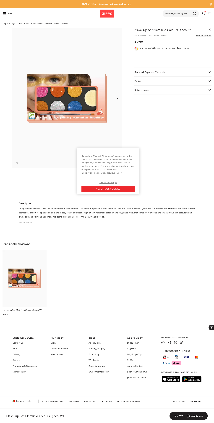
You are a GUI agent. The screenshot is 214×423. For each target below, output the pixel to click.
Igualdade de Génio (136, 377)
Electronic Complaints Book (129, 401)
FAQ (15, 348)
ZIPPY (177, 401)
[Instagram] (169, 342)
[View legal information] (210, 4)
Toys (13, 23)
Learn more (183, 48)
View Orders (57, 354)
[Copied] (209, 29)
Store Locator (19, 372)
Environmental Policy (99, 372)
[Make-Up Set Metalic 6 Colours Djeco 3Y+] (25, 278)
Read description (203, 35)
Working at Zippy (97, 348)
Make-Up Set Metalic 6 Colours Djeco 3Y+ (23, 310)
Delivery (17, 354)
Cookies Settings (108, 183)
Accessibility (107, 401)
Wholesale (94, 360)
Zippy (5, 23)
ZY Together (133, 343)
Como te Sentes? (135, 366)
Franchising (94, 354)
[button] (181, 13)
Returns (16, 360)
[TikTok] (181, 342)
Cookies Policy (90, 401)
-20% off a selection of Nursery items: (107, 4)
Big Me (130, 360)
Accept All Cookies (108, 188)
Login (53, 343)
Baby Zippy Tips (134, 354)
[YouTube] (175, 342)
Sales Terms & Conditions (52, 401)
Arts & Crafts (24, 23)
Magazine (131, 348)
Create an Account (60, 348)
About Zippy (95, 343)
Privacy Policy (73, 401)
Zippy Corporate (97, 366)
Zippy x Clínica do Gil (137, 372)
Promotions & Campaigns (25, 366)
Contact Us (18, 343)
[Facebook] (162, 342)
